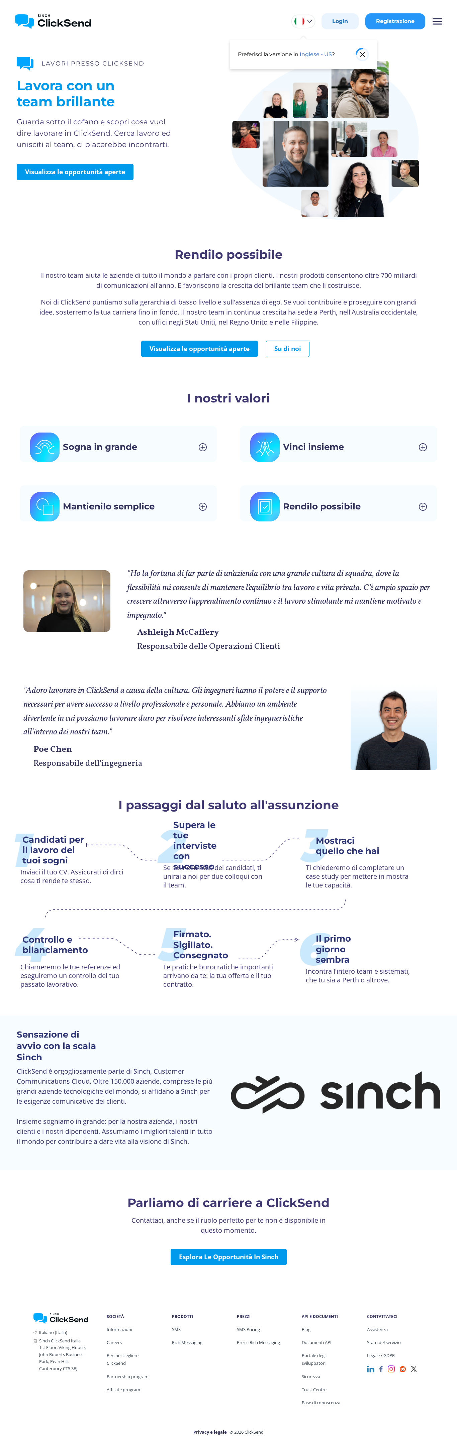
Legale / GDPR (381, 1355)
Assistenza (377, 1329)
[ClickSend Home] (60, 1318)
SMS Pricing (248, 1329)
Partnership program (128, 1376)
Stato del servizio (384, 1342)
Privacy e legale (210, 1432)
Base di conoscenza (321, 1403)
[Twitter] (414, 1368)
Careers (114, 1342)
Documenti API (317, 1342)
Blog (306, 1329)
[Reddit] (403, 1368)
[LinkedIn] (370, 1368)
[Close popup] (362, 54)
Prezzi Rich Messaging (258, 1342)
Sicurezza (311, 1376)
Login (340, 21)
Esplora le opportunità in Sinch (228, 1256)
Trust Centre (314, 1390)
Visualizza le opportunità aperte (75, 171)
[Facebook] (381, 1368)
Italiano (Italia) (53, 1332)
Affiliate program (123, 1390)
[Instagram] (391, 1368)
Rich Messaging (187, 1342)
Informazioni (119, 1329)
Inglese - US (316, 54)
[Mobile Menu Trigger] (437, 21)
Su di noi (287, 348)
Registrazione (395, 21)
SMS (176, 1329)
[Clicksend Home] (53, 21)
